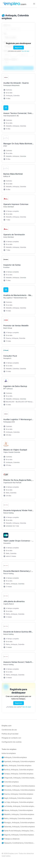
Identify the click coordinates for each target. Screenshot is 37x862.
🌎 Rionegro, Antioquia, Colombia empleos (18, 822)
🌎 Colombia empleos (10, 782)
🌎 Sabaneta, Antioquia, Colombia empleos (18, 827)
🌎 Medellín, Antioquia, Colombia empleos (18, 814)
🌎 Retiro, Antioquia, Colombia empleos (17, 818)
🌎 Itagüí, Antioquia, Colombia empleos (17, 798)
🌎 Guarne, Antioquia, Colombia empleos (17, 794)
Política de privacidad (10, 734)
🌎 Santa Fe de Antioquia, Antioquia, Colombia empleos (18, 831)
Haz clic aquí (25, 51)
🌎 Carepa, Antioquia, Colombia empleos (17, 774)
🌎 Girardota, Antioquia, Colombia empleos (18, 790)
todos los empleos (9, 753)
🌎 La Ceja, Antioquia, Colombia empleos (17, 802)
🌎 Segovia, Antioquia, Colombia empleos (18, 835)
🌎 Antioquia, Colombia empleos (14, 757)
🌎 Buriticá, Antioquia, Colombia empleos (17, 770)
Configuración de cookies (11, 742)
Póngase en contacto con (11, 738)
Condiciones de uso (9, 730)
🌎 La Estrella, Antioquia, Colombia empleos (18, 806)
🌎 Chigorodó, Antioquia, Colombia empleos (18, 778)
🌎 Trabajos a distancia (10, 839)
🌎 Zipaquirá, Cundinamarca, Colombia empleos (18, 843)
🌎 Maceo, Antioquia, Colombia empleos (17, 810)
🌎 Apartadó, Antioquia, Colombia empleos (18, 761)
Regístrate (18, 47)
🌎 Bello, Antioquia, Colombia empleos (16, 765)
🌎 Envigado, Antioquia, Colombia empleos (18, 786)
